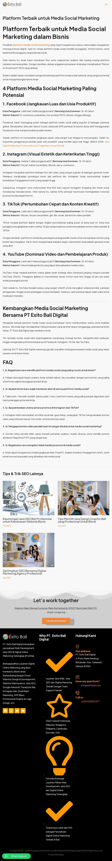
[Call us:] (77, 693)
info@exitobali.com (91, 685)
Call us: (80, 697)
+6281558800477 (90, 701)
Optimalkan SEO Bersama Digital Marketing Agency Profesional (24, 572)
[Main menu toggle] (106, 4)
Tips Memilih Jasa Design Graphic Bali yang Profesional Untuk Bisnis (82, 520)
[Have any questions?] (77, 677)
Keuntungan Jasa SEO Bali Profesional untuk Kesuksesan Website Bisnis (27, 520)
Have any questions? (88, 681)
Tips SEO (7, 526)
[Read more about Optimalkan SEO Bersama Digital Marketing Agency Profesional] (28, 549)
